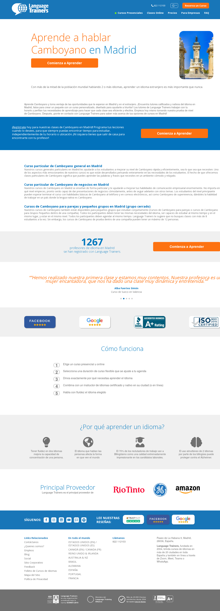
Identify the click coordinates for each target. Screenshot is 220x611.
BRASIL (72, 561)
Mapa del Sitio (32, 575)
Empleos (29, 550)
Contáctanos (31, 542)
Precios (172, 12)
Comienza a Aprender (64, 63)
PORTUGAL (74, 574)
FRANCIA (73, 578)
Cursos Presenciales (130, 12)
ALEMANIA (74, 565)
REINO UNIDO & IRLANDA (83, 553)
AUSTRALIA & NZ (78, 557)
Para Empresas (190, 12)
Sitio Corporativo (33, 562)
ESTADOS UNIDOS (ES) (81, 545)
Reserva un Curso (195, 5)
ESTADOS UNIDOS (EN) (81, 542)
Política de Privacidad (36, 579)
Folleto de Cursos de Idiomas (40, 570)
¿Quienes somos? (34, 546)
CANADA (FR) (93, 549)
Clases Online (155, 12)
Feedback (29, 566)
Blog (26, 554)
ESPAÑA (73, 570)
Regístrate (19, 127)
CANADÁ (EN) (76, 549)
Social (27, 558)
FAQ (206, 12)
